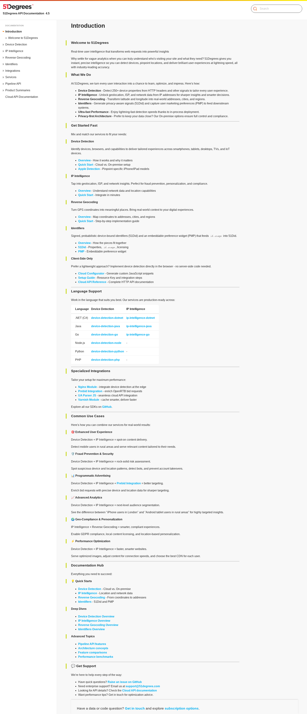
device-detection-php (105, 359)
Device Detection (89, 588)
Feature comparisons (92, 652)
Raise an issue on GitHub (125, 681)
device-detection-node (106, 342)
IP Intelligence (87, 593)
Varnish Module (88, 399)
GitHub (107, 406)
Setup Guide (86, 277)
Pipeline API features (92, 643)
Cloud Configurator (91, 273)
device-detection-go (104, 334)
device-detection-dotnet (107, 317)
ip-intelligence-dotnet (140, 317)
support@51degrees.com (143, 686)
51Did (82, 247)
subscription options (182, 708)
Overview (84, 160)
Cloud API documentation (139, 690)
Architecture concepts (93, 648)
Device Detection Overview (96, 616)
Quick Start (85, 164)
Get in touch (135, 708)
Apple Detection (89, 168)
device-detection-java (105, 326)
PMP (81, 251)
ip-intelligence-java (139, 326)
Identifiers (84, 601)
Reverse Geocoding (91, 597)
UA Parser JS (87, 395)
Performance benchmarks (95, 656)
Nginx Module (87, 386)
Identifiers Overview (91, 629)
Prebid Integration (90, 391)
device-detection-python (107, 351)
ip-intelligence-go (138, 334)
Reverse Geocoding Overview (98, 624)
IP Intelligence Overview (94, 620)
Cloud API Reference (92, 282)
